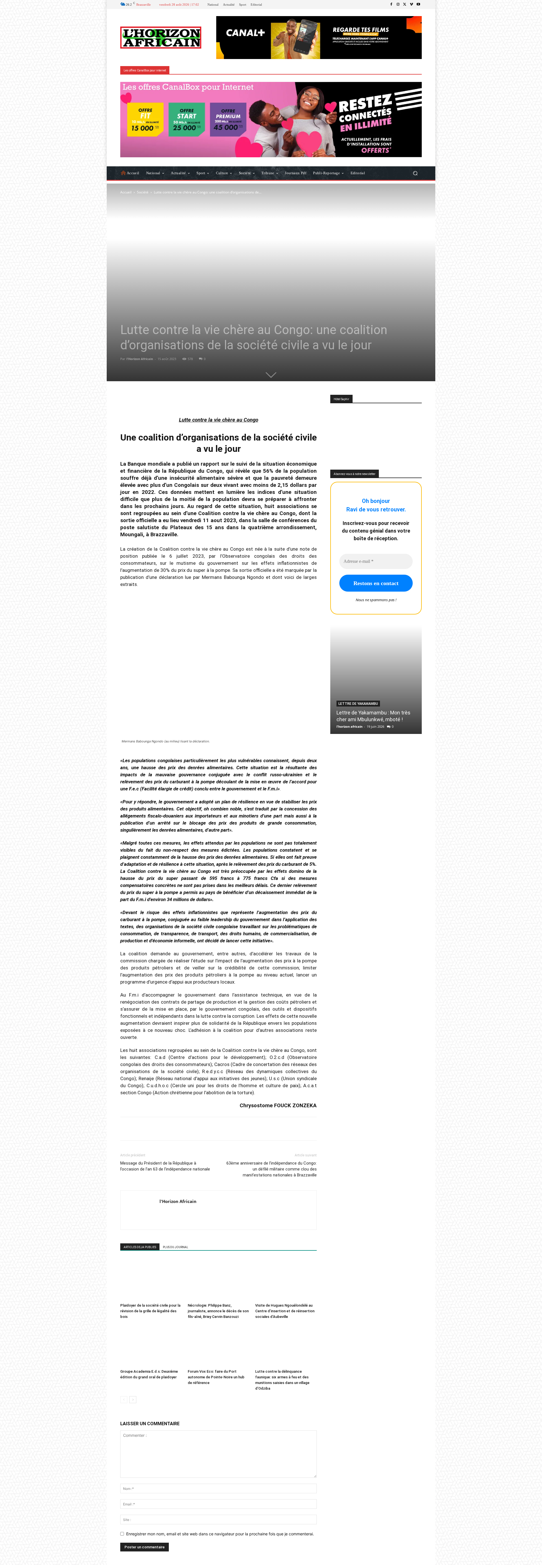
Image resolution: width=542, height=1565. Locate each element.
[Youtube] (418, 4)
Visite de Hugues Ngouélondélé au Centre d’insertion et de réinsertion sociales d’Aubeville (284, 1311)
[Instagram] (398, 4)
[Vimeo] (411, 4)
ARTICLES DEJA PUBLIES (140, 1247)
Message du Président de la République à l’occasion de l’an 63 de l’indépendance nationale (165, 1166)
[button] (415, 173)
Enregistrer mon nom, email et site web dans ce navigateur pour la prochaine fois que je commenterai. (220, 1533)
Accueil (126, 192)
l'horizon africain (349, 726)
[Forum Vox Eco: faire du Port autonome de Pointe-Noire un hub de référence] (218, 1345)
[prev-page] (123, 1399)
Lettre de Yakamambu (358, 704)
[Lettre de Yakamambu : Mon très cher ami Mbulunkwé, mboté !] (376, 679)
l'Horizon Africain (139, 359)
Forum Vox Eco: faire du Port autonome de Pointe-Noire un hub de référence (216, 1377)
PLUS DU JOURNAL (175, 1247)
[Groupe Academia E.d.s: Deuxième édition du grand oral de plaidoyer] (151, 1345)
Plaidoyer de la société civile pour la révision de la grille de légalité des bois (150, 1311)
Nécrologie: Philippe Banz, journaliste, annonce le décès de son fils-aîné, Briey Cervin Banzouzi (218, 1311)
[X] (404, 4)
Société (142, 192)
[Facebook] (391, 4)
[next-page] (132, 1399)
